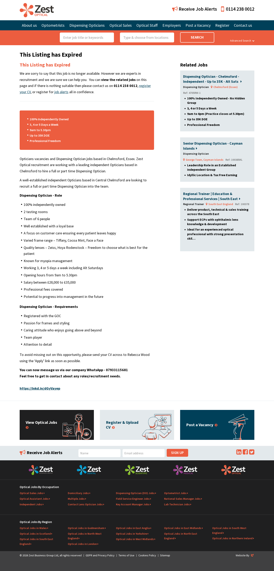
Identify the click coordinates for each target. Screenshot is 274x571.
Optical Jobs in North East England (180, 536)
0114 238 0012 (240, 9)
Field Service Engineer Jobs (133, 499)
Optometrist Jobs (175, 493)
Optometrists (53, 25)
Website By (245, 555)
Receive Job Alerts (197, 9)
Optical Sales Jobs (31, 493)
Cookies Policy (147, 555)
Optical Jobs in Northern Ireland (232, 538)
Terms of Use (126, 555)
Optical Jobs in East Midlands (182, 528)
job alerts (61, 92)
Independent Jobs (31, 504)
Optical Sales (121, 25)
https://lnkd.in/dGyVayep (40, 388)
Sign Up (177, 452)
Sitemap (165, 555)
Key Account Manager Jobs (132, 504)
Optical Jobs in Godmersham (86, 528)
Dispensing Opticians (87, 25)
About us (29, 25)
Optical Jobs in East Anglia (133, 528)
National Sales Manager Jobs (182, 499)
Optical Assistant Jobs (34, 499)
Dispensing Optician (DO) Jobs (135, 493)
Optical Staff (147, 25)
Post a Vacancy (198, 25)
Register (222, 25)
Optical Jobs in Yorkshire (131, 533)
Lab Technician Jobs (177, 504)
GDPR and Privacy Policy (100, 555)
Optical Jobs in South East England (36, 541)
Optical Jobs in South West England (229, 530)
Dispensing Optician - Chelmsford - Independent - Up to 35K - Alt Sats (211, 79)
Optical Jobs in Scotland (35, 533)
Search (197, 37)
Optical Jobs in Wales (33, 528)
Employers (171, 25)
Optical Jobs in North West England (84, 536)
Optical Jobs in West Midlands (135, 539)
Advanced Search (240, 40)
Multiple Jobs (76, 499)
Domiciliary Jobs (78, 493)
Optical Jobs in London (82, 544)
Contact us (243, 25)
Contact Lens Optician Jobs (85, 504)
